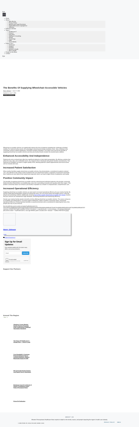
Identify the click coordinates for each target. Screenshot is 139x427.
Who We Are (12, 21)
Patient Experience (9, 95)
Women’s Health (13, 49)
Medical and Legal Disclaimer (17, 24)
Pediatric (11, 47)
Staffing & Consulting (15, 36)
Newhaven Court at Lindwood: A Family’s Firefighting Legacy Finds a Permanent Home (22, 386)
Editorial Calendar (11, 28)
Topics (7, 30)
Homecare (12, 45)
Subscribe (25, 253)
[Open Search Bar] (3, 12)
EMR (10, 40)
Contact (8, 53)
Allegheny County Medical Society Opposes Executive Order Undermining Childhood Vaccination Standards (22, 326)
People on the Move (11, 52)
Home (7, 18)
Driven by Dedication (19, 401)
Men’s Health (12, 50)
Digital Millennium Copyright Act (18, 25)
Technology (12, 39)
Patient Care (9, 43)
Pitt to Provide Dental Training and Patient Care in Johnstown (22, 371)
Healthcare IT (13, 31)
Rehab (11, 37)
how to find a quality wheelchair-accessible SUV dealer (50, 195)
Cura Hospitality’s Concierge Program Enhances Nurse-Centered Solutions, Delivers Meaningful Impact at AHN (21, 356)
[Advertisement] (69, 71)
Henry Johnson (7, 91)
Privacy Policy (13, 23)
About (7, 20)
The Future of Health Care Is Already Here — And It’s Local (21, 341)
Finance (11, 33)
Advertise (11, 27)
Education (12, 34)
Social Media (12, 41)
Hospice (11, 46)
